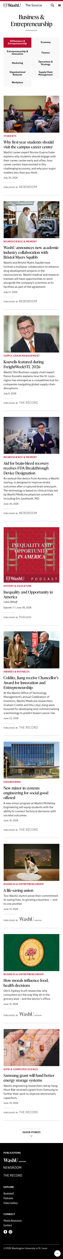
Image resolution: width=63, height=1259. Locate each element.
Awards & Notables (17, 672)
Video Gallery (11, 1203)
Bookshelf (9, 1193)
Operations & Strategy (45, 63)
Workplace (17, 82)
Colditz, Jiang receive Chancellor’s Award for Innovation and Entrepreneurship (31, 682)
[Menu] (59, 5)
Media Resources (13, 1221)
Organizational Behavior (17, 73)
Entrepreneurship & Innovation (17, 52)
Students (10, 136)
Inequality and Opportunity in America (28, 594)
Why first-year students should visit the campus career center (29, 144)
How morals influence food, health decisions (26, 982)
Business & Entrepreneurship (24, 884)
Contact (8, 1225)
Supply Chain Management (45, 73)
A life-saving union (18, 890)
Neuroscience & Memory (20, 242)
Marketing (17, 63)
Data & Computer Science (21, 1069)
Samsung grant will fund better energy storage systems (29, 1077)
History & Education (17, 586)
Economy (46, 42)
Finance (45, 53)
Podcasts (8, 1198)
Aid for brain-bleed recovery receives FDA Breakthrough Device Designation (26, 467)
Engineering (12, 782)
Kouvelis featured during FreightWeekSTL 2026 (24, 364)
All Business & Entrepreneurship (17, 42)
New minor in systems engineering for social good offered (26, 792)
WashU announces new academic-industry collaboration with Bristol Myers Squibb (31, 252)
